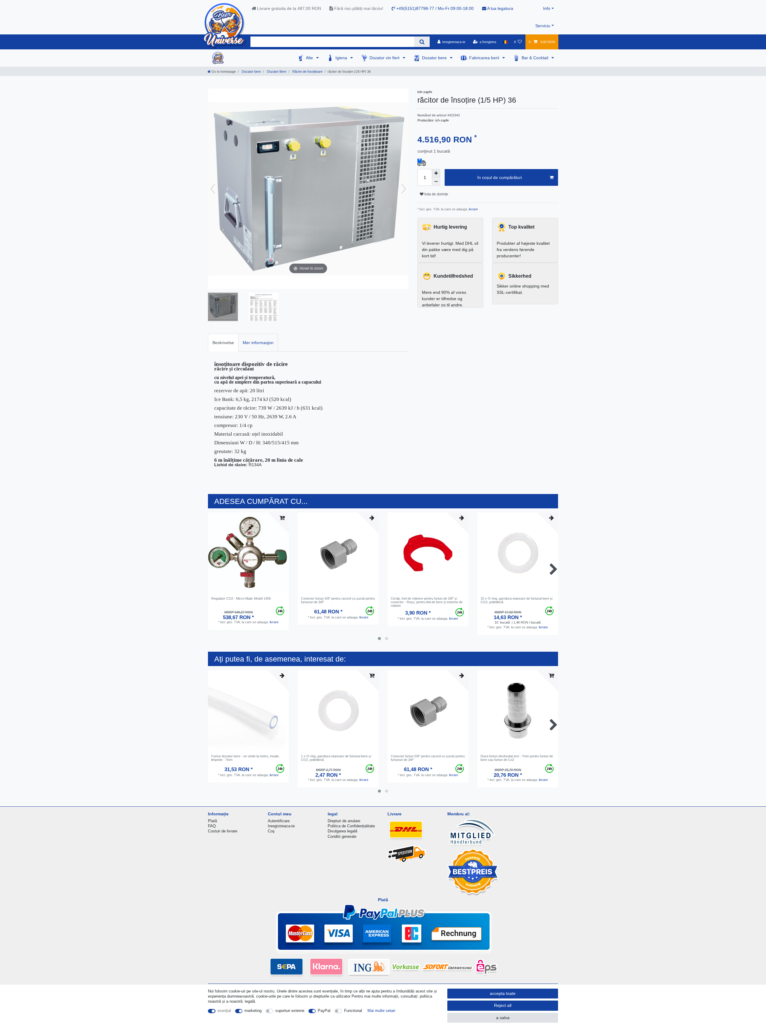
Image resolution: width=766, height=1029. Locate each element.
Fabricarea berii (484, 57)
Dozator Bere (276, 71)
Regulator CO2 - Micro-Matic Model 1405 (241, 598)
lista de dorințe (435, 194)
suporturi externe (289, 1010)
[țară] (504, 41)
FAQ (212, 826)
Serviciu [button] (542, 25)
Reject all (502, 1005)
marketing (253, 1010)
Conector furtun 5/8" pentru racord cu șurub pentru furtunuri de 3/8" (338, 600)
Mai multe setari (381, 1010)
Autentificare (279, 821)
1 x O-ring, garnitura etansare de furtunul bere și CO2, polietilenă (336, 758)
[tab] (223, 342)
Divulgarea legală (342, 831)
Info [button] (546, 8)
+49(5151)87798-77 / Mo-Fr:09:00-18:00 (434, 8)
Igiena (341, 57)
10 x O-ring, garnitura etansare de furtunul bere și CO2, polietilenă (516, 600)
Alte (310, 57)
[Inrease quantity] (436, 173)
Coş (271, 831)
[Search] (421, 42)
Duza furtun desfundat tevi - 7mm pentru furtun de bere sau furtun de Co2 (517, 758)
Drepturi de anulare (344, 821)
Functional (353, 1010)
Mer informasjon (258, 342)
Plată (212, 821)
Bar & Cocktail (535, 57)
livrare (473, 209)
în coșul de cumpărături (499, 177)
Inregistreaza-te (281, 826)
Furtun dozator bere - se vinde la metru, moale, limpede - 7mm (245, 758)
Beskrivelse (223, 342)
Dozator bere (435, 57)
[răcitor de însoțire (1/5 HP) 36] (223, 308)
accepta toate (503, 993)
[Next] (403, 188)
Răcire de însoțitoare (307, 71)
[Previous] (213, 188)
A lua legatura (499, 8)
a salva (503, 1017)
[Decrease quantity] (436, 181)
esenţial (224, 1010)
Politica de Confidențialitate (351, 826)
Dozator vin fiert (385, 57)
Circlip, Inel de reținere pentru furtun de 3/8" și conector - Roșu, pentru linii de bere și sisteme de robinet (427, 602)
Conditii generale (342, 836)
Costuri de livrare (222, 831)
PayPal (324, 1010)
